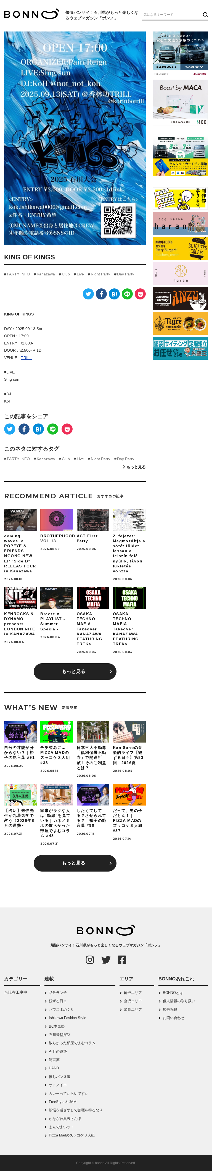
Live (80, 274)
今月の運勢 (58, 1051)
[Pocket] (140, 293)
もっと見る (136, 467)
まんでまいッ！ (61, 1127)
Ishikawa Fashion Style (67, 1018)
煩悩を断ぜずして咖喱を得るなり (76, 1110)
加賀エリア (133, 1009)
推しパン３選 (59, 1077)
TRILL (26, 358)
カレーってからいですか (68, 1093)
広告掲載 (170, 1009)
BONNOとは (173, 993)
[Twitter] (88, 293)
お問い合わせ (173, 1018)
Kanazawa (46, 274)
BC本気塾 (57, 1026)
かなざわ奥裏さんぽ (65, 1119)
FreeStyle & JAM (62, 1102)
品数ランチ (58, 993)
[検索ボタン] (205, 14)
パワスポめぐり (61, 1009)
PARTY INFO (18, 274)
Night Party (100, 274)
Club (66, 274)
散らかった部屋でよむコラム (72, 1043)
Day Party (125, 274)
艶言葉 (54, 1060)
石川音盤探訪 (59, 1035)
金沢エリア (133, 1001)
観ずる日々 (58, 1001)
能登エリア (133, 993)
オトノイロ (58, 1085)
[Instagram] (90, 959)
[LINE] (127, 293)
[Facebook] (101, 293)
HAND (54, 1068)
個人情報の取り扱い (179, 1001)
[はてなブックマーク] (114, 293)
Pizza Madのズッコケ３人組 (72, 1135)
